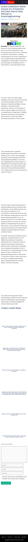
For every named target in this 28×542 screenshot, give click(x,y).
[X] (9, 43)
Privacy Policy (17, 537)
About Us (4, 537)
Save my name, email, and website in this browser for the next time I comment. (15, 478)
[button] (22, 2)
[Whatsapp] (19, 43)
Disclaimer (24, 537)
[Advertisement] (14, 82)
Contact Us (10, 537)
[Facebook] (14, 43)
